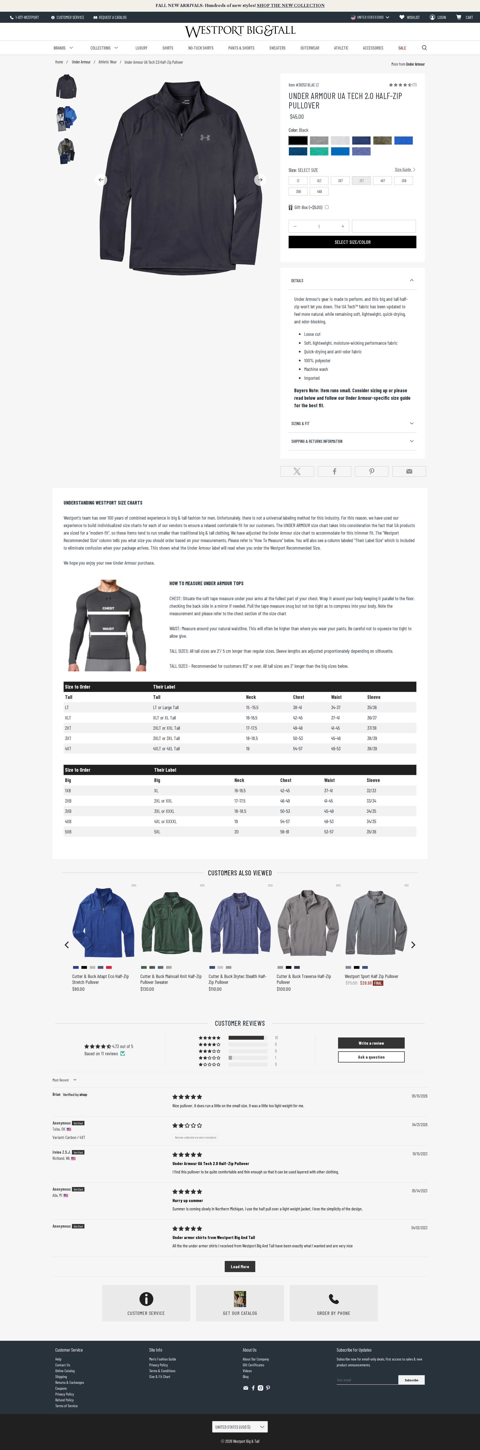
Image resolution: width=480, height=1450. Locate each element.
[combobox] (370, 17)
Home (59, 62)
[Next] (260, 180)
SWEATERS (277, 47)
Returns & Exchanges (69, 1382)
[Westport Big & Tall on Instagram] (261, 1389)
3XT (361, 180)
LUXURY (142, 47)
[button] (400, 84)
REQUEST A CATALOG (113, 17)
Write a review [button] (371, 1043)
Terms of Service (66, 1405)
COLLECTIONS (101, 47)
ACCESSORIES (373, 47)
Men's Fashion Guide (162, 1359)
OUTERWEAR (310, 47)
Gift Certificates (253, 1364)
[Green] (319, 151)
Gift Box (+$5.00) (308, 207)
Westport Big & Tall (246, 1441)
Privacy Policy (64, 1394)
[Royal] (403, 140)
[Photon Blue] (340, 151)
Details (297, 280)
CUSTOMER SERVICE (70, 17)
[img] (187, 1097)
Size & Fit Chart (159, 1376)
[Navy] (361, 140)
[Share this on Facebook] (334, 471)
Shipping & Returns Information (316, 441)
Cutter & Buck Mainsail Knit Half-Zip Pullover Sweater (171, 979)
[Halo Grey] (340, 140)
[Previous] (101, 180)
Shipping (61, 1376)
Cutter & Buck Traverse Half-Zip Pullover (304, 979)
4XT (383, 180)
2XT (340, 180)
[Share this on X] (297, 471)
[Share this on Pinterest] (372, 471)
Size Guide (403, 169)
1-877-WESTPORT (27, 17)
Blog (246, 1376)
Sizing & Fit (300, 423)
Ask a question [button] (371, 1056)
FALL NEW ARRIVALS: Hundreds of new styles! (240, 5)
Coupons (61, 1388)
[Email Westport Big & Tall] (246, 1389)
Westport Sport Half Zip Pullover (371, 976)
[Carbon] (319, 140)
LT (298, 180)
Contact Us (62, 1364)
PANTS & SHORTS (241, 47)
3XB (298, 191)
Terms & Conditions (162, 1370)
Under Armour (81, 62)
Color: (298, 130)
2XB (404, 180)
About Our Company (256, 1359)
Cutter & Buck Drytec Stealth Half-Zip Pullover (238, 979)
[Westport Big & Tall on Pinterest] (268, 1389)
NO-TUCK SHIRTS (201, 47)
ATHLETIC (341, 47)
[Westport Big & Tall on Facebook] (253, 1389)
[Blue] (298, 151)
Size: (350, 170)
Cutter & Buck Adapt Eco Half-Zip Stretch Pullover (100, 979)
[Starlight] (361, 151)
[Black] (298, 140)
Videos (247, 1370)
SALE (402, 47)
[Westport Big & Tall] (240, 31)
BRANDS (60, 47)
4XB (319, 191)
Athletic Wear (108, 62)
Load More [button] (240, 1266)
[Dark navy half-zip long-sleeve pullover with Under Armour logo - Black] (180, 179)
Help (58, 1359)
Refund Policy (64, 1399)
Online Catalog (65, 1370)
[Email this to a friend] (409, 471)
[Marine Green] (382, 140)
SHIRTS (167, 47)
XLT (319, 180)
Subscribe (411, 1380)
